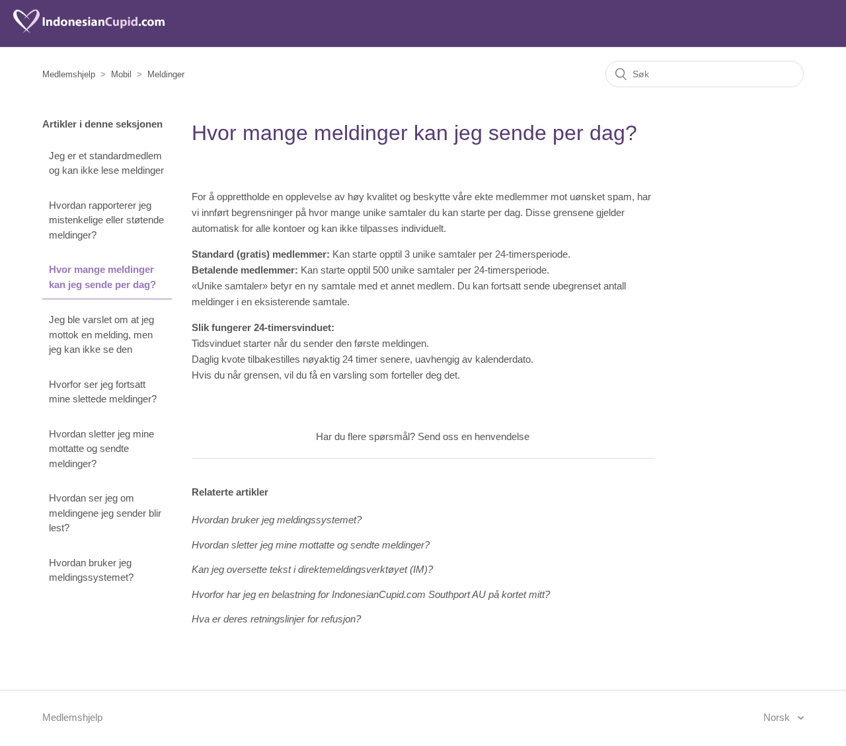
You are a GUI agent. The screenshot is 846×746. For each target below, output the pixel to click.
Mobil (121, 74)
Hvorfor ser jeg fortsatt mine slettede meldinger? (103, 392)
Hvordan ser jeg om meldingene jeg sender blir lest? (105, 512)
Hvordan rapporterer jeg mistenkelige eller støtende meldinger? (106, 220)
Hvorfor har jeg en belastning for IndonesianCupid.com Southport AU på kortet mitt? (371, 594)
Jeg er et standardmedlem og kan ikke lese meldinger (106, 163)
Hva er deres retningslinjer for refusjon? (276, 618)
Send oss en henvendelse (473, 436)
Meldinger (165, 74)
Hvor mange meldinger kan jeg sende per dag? (102, 277)
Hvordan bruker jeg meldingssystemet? (91, 570)
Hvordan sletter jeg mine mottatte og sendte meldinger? (101, 448)
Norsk (777, 717)
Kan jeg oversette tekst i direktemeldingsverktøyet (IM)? (312, 569)
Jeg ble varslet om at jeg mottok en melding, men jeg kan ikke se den (101, 334)
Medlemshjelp (68, 74)
